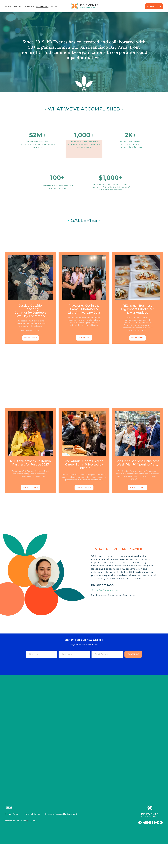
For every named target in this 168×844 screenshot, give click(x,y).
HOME (8, 6)
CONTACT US (154, 6)
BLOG (54, 6)
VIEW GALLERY (30, 338)
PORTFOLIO (42, 6)
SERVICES (29, 6)
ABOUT (17, 6)
